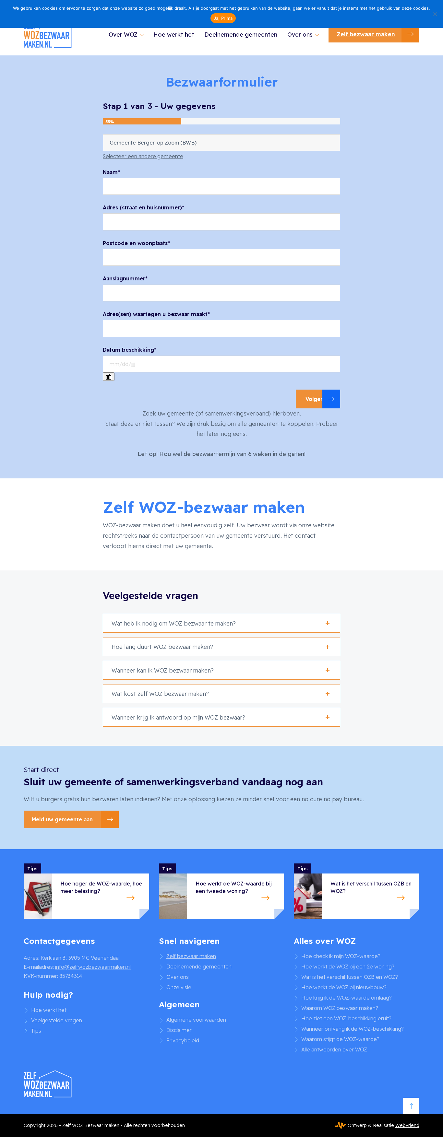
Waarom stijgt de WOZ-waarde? (340, 1039)
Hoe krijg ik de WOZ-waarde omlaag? (346, 998)
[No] (435, 14)
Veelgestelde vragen (56, 1020)
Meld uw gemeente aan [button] (62, 819)
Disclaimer (179, 1030)
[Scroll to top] (411, 1106)
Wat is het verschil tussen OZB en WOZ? (349, 977)
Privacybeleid (182, 1040)
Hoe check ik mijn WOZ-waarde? (340, 956)
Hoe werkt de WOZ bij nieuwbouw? (344, 987)
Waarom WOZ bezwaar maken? (339, 1008)
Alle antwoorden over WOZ (334, 1049)
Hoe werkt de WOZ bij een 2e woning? (347, 966)
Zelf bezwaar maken (366, 34)
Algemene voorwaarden (196, 1020)
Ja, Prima (223, 18)
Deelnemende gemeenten (240, 34)
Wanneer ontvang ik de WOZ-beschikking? (352, 1029)
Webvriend (407, 1125)
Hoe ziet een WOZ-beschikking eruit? (346, 1018)
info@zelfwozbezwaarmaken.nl (93, 967)
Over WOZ (123, 34)
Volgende (317, 399)
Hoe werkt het (173, 34)
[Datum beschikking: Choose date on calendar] (108, 376)
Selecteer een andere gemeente (143, 156)
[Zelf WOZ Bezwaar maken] (48, 34)
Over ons (300, 34)
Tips (36, 1031)
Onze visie (178, 987)
